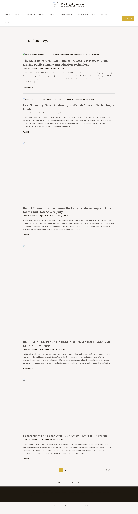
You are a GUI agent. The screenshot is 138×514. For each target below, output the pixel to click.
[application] (18, 14)
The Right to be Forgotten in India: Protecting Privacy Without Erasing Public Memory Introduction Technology (65, 62)
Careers (41, 14)
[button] (119, 18)
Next (109, 470)
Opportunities (27, 14)
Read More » (28, 87)
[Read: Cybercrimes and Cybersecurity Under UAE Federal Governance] (69, 405)
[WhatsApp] (79, 483)
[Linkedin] (59, 483)
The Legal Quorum (72, 4)
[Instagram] (65, 483)
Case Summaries (45, 113)
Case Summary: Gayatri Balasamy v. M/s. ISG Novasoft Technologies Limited (68, 107)
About (52, 14)
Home (7, 14)
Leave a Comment (30, 68)
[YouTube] (72, 483)
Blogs (15, 14)
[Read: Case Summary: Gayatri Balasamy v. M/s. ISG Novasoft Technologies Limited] (60, 99)
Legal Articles (44, 68)
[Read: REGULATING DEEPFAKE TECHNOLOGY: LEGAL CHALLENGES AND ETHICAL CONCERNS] (69, 291)
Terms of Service (81, 14)
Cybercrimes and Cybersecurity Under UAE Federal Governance (66, 436)
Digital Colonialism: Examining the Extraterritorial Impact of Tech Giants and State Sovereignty (68, 210)
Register (104, 14)
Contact (95, 14)
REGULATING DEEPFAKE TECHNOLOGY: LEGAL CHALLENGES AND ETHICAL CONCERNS (66, 344)
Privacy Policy (64, 14)
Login (7, 22)
